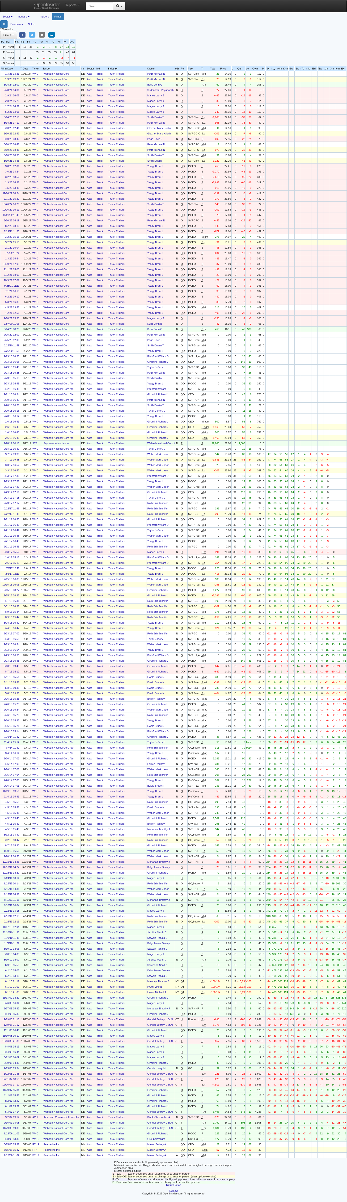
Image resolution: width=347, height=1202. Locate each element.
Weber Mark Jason (158, 454)
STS (34, 443)
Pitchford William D (158, 356)
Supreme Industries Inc (56, 443)
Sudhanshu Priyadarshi (160, 90)
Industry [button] (22, 16)
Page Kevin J (154, 139)
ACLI (35, 1117)
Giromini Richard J (158, 361)
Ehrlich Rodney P (157, 698)
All (4, 24)
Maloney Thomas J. (158, 981)
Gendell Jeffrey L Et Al (160, 1019)
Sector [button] (6, 16)
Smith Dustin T (155, 117)
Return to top (173, 1185)
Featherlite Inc (51, 1144)
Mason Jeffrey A (156, 1144)
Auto (89, 73)
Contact (173, 1190)
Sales (31, 24)
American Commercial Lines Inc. (61, 1117)
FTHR (35, 1144)
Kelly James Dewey (158, 867)
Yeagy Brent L (155, 166)
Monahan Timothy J (158, 829)
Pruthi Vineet (154, 986)
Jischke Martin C (157, 932)
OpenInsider (47, 5)
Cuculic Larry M (156, 1068)
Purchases (16, 24)
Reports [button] (71, 5)
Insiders (44, 16)
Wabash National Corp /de (58, 356)
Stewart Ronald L (157, 937)
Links (7, 35)
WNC (35, 73)
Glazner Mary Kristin (159, 128)
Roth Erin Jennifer (157, 503)
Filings (58, 16)
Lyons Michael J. (157, 992)
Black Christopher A (158, 1117)
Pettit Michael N (156, 73)
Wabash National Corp (56, 73)
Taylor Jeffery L (156, 367)
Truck (100, 73)
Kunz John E (154, 323)
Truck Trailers (116, 73)
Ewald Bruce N (155, 677)
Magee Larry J (155, 95)
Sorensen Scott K (157, 965)
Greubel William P (157, 1138)
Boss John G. (155, 84)
